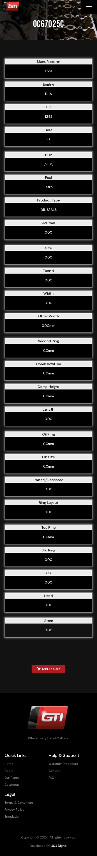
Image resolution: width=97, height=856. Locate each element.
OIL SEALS (48, 210)
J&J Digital (59, 846)
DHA (48, 94)
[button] (48, 669)
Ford (48, 71)
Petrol (48, 187)
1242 (48, 116)
